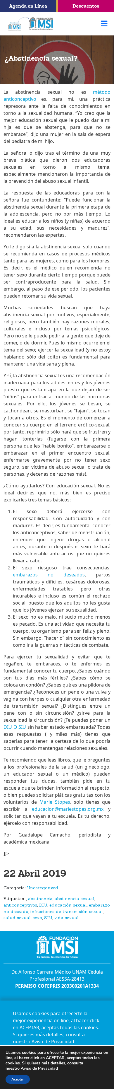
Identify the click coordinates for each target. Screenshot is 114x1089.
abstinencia (40, 899)
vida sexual (66, 918)
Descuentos (85, 6)
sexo (37, 918)
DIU (43, 905)
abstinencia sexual (74, 899)
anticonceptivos (20, 905)
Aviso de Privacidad (53, 1041)
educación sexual (68, 905)
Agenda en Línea (28, 6)
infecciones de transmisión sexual (66, 912)
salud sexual (17, 918)
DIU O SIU (15, 727)
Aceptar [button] (17, 1079)
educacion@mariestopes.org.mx (67, 809)
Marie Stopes (54, 802)
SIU (48, 918)
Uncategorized (42, 888)
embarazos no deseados (49, 574)
